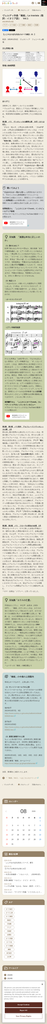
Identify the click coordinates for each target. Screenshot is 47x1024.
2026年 (10, 975)
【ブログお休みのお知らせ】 (15, 869)
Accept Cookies (24, 1005)
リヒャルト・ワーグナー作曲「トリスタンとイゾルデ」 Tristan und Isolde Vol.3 (23, 892)
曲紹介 (30, 25)
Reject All (23, 1010)
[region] (23, 1002)
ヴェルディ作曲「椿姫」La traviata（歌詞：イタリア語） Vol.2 (9, 10)
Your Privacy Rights (23, 1016)
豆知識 (36, 25)
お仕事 (9, 957)
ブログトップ (24, 10)
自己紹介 (9, 953)
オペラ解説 (22, 25)
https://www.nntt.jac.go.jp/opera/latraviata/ (20, 763)
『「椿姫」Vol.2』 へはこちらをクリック (21, 778)
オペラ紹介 (13, 25)
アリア (5, 25)
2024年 (10, 978)
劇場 (9, 949)
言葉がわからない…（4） (38, 10)
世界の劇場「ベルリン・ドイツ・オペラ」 (20, 880)
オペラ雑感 (9, 946)
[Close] (42, 984)
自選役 (9, 935)
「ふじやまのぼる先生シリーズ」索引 (18, 863)
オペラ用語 (9, 938)
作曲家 (9, 931)
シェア (6, 30)
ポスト (12, 30)
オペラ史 (9, 942)
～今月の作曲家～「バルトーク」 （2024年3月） (23, 874)
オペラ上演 (9, 913)
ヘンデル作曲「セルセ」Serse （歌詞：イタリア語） (23, 886)
